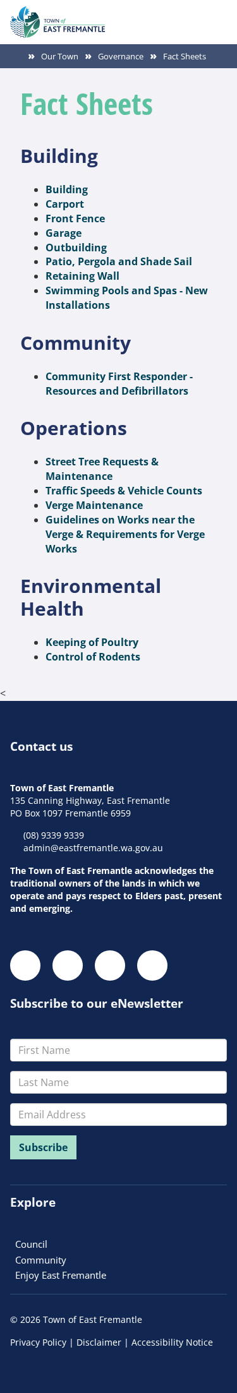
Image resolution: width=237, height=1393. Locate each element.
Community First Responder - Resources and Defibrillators (119, 383)
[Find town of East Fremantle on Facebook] (25, 965)
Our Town (59, 56)
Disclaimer (98, 1342)
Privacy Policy (38, 1342)
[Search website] (194, 16)
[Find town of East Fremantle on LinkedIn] (110, 965)
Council (31, 1244)
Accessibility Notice (172, 1342)
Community (40, 1259)
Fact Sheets (184, 56)
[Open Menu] (217, 16)
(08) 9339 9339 (53, 835)
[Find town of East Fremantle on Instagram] (67, 965)
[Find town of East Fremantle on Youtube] (152, 965)
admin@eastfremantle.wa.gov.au (93, 848)
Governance (120, 56)
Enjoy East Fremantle (60, 1275)
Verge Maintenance (94, 505)
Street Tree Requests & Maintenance (102, 469)
